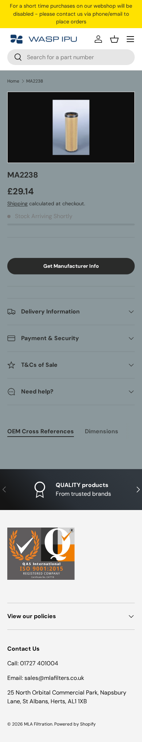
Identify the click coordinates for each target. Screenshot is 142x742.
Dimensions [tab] (101, 431)
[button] (114, 39)
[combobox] (71, 57)
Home (13, 81)
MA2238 (34, 81)
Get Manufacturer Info (71, 266)
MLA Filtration (38, 724)
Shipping (17, 203)
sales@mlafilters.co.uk (54, 678)
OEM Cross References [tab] (40, 431)
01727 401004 (39, 663)
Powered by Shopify (75, 724)
